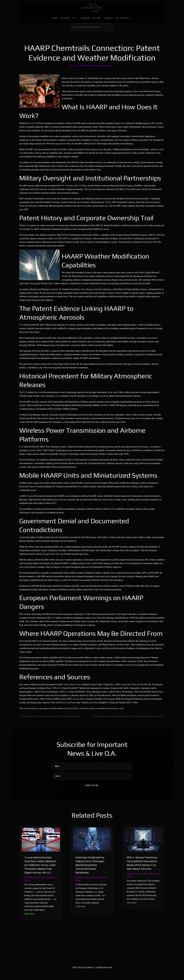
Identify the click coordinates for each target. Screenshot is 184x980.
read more (29, 913)
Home (55, 18)
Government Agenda (101, 65)
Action (97, 18)
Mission (65, 18)
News (112, 65)
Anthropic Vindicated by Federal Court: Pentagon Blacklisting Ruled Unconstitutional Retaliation (90, 865)
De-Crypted (122, 18)
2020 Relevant (87, 65)
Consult (108, 18)
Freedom (85, 18)
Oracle (29, 877)
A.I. (75, 18)
